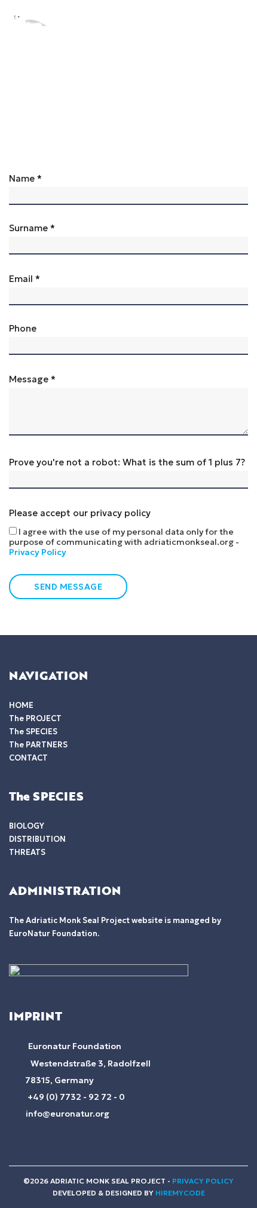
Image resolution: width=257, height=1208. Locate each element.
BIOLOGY (26, 826)
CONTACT (28, 758)
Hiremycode (180, 1192)
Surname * (32, 228)
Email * (24, 279)
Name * (25, 178)
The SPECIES (33, 731)
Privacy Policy (37, 552)
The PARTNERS (38, 745)
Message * (32, 379)
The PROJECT (35, 718)
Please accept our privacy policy (124, 532)
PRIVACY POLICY (203, 1180)
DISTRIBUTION (37, 839)
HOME (21, 705)
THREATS (27, 852)
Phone (22, 328)
